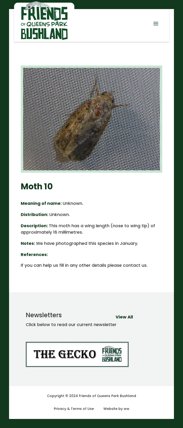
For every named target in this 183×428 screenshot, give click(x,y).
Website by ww (116, 408)
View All (124, 317)
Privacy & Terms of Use (74, 408)
